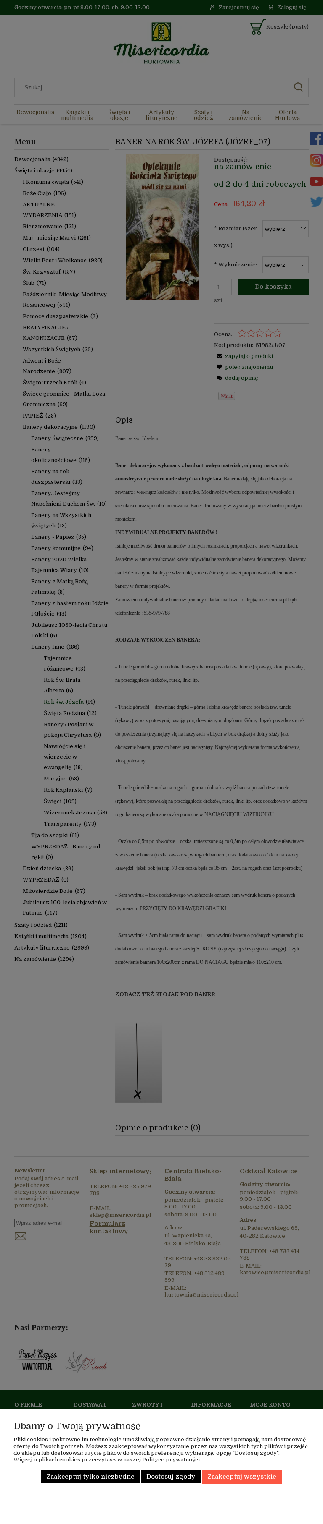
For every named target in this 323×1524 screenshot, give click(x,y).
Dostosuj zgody (170, 1476)
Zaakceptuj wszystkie (241, 1476)
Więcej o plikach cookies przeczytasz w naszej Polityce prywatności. (107, 1459)
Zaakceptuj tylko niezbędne (90, 1476)
